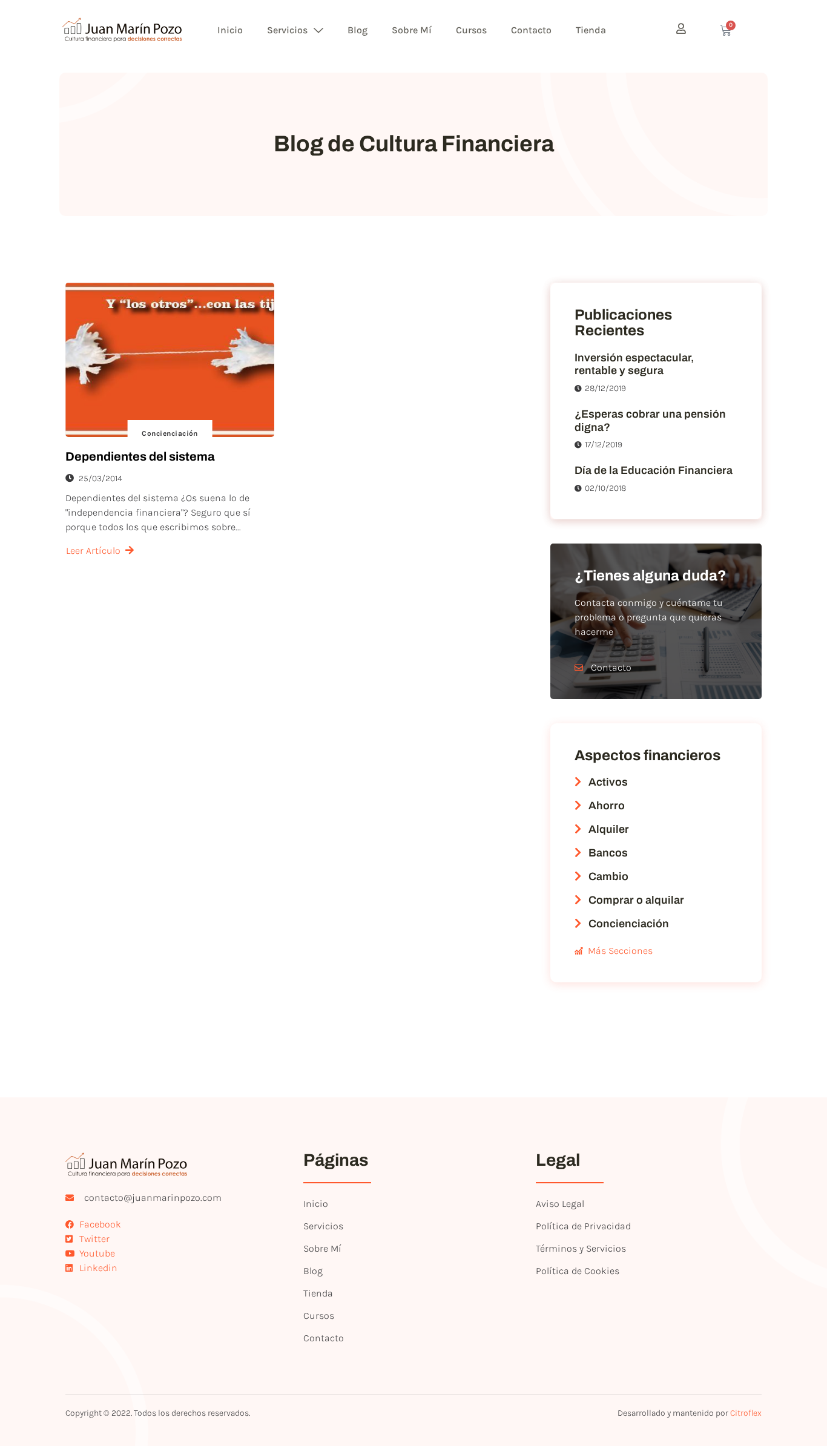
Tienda (591, 30)
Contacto (531, 30)
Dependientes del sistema (140, 456)
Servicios (287, 30)
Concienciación (170, 433)
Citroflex (746, 1413)
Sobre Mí (412, 30)
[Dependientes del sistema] (169, 360)
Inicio (230, 30)
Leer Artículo (93, 550)
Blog (357, 30)
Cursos (471, 30)
